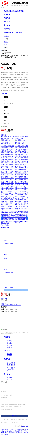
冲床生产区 (10, 369)
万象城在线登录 (5, 429)
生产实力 (9, 345)
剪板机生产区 (11, 364)
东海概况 (7, 14)
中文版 (6, 42)
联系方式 (9, 347)
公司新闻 (9, 354)
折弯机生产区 (11, 362)
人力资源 (7, 29)
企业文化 (9, 342)
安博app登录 (16, 431)
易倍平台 (9, 431)
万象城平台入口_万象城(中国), (14, 11)
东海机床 (14, 416)
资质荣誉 (9, 343)
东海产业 (7, 18)
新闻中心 (7, 21)
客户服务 (7, 25)
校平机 (9, 370)
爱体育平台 (20, 429)
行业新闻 (9, 355)
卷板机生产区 (11, 365)
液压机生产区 (11, 367)
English (6, 36)
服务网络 (9, 379)
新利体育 (13, 429)
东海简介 (9, 340)
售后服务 (9, 377)
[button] (2, 218)
